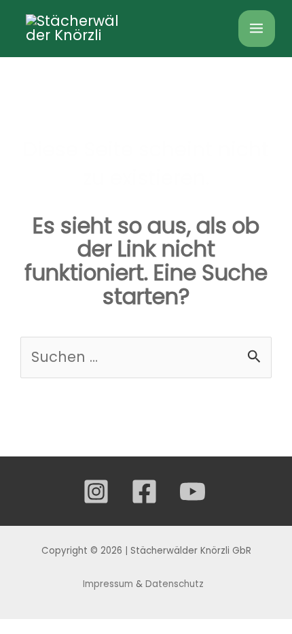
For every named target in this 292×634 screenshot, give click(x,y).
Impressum (108, 584)
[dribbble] (194, 491)
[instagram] (98, 491)
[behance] (146, 491)
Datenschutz (175, 584)
